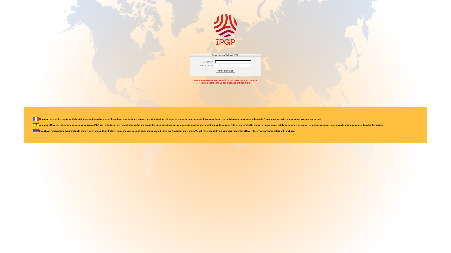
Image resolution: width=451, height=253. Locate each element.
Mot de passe (206, 65)
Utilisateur (208, 62)
